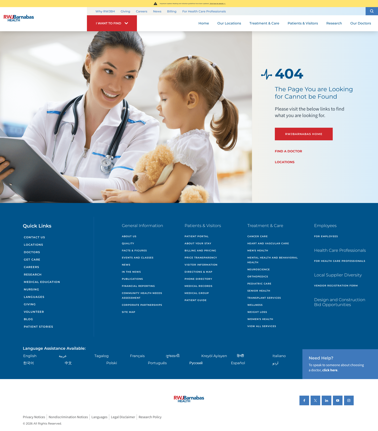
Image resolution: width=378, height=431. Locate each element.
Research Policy (150, 417)
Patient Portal (197, 236)
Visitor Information (201, 264)
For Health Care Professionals (204, 11)
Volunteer (34, 311)
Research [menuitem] (334, 23)
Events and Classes (138, 257)
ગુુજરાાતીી (173, 356)
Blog (28, 319)
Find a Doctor (288, 151)
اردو (275, 363)
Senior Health (258, 290)
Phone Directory (198, 278)
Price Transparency (201, 257)
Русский (196, 363)
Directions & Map (198, 271)
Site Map (128, 312)
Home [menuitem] (203, 23)
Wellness (255, 304)
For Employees (326, 236)
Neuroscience (258, 269)
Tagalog (101, 356)
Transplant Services (264, 297)
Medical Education (42, 282)
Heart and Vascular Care (268, 243)
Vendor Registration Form (336, 285)
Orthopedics (257, 276)
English (30, 356)
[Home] (43, 19)
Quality (128, 243)
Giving (125, 11)
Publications (132, 278)
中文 (68, 363)
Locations (285, 162)
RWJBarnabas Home (303, 134)
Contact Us (34, 237)
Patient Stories (38, 326)
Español (238, 363)
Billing (171, 11)
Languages (34, 297)
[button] (372, 11)
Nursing (31, 289)
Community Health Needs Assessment (142, 295)
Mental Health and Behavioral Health (272, 260)
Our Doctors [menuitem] (360, 23)
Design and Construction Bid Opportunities (339, 302)
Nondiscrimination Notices (68, 417)
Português (157, 363)
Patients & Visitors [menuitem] (303, 23)
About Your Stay (198, 243)
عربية (63, 356)
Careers (141, 11)
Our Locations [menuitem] (229, 23)
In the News (131, 271)
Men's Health (257, 250)
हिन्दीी (240, 356)
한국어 (28, 363)
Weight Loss (257, 312)
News (157, 11)
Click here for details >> (217, 3)
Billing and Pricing (200, 250)
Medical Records (198, 286)
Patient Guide (196, 300)
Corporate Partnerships (142, 304)
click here (329, 370)
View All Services (261, 326)
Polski (111, 363)
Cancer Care (257, 236)
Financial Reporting (138, 286)
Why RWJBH (105, 11)
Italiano (279, 356)
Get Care (32, 259)
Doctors (32, 252)
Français (137, 356)
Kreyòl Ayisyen (214, 356)
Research (33, 274)
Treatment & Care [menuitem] (264, 23)
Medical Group (197, 293)
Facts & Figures (134, 250)
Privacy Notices (34, 417)
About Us (129, 236)
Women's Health (260, 319)
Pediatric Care (259, 283)
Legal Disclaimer (123, 417)
